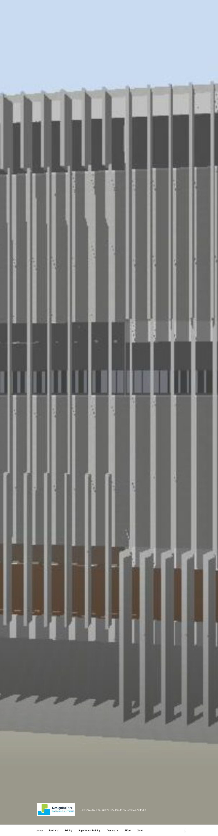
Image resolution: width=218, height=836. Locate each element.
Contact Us (112, 830)
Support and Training (90, 830)
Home (40, 830)
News (140, 830)
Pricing (68, 830)
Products (54, 830)
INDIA (127, 830)
